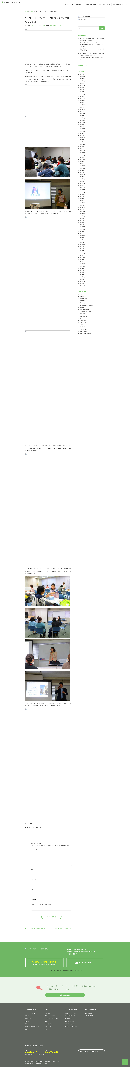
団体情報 (27, 1021)
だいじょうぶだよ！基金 (85, 311)
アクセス (32, 1061)
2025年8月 (82, 98)
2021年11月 (82, 196)
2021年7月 (82, 205)
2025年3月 (82, 109)
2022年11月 (82, 170)
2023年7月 (82, 153)
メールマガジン (83, 327)
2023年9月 (82, 148)
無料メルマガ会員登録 (70, 1024)
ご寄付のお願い (88, 1013)
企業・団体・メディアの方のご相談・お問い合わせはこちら (65, 971)
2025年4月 (82, 107)
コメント (34, 849)
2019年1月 (82, 270)
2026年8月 (82, 74)
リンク (57, 1061)
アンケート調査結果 (84, 309)
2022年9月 (82, 174)
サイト (32, 889)
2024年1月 (82, 139)
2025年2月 (82, 111)
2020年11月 (82, 222)
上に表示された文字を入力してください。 (41, 904)
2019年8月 (82, 255)
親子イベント (83, 296)
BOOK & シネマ (83, 329)
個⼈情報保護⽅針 (39, 1061)
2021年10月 (82, 198)
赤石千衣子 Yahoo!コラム (71, 1026)
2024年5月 (82, 131)
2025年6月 (82, 102)
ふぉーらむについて (68, 4)
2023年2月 (82, 163)
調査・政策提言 (83, 316)
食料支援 (82, 307)
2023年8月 (82, 150)
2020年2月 (82, 242)
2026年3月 (82, 85)
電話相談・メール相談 (70, 1021)
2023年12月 (82, 142)
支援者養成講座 (83, 298)
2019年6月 (82, 259)
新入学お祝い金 (83, 331)
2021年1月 (82, 218)
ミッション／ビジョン (30, 1013)
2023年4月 (82, 159)
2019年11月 (82, 248)
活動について (79, 4)
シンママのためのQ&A (104, 4)
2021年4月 (82, 211)
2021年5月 (82, 209)
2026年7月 (82, 76)
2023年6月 (82, 155)
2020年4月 (82, 237)
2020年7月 (82, 231)
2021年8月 (82, 203)
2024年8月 (82, 124)
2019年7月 (82, 257)
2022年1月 (82, 192)
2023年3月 (82, 161)
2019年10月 (82, 251)
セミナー (82, 294)
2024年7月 (82, 126)
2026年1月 (82, 87)
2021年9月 (82, 200)
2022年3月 (82, 187)
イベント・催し (49, 1026)
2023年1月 (82, 166)
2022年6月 (82, 181)
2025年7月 (82, 100)
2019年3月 (82, 266)
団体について (83, 322)
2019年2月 (82, 268)
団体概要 (27, 1016)
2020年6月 (82, 233)
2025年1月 (82, 113)
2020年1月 (82, 244)
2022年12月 (82, 168)
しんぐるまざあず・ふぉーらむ (55, 25)
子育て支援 (82, 300)
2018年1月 (82, 283)
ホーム (26, 11)
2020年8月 (82, 229)
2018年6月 (82, 281)
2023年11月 (82, 144)
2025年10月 (82, 94)
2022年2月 (82, 190)
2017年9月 (82, 285)
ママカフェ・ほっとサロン (40, 25)
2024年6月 (82, 129)
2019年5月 (82, 261)
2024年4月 (82, 133)
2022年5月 (82, 183)
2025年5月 (82, 105)
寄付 (81, 318)
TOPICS (30, 11)
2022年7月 (82, 179)
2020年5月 (82, 235)
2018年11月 (82, 275)
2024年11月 (82, 118)
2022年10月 (82, 172)
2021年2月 (82, 216)
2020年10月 (82, 224)
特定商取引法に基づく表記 (49, 1061)
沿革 (26, 1024)
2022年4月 (82, 185)
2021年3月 (82, 214)
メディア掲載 (83, 314)
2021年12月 (82, 194)
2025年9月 (82, 96)
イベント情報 (83, 320)
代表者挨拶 (28, 1018)
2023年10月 (82, 146)
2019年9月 (82, 253)
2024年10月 (82, 120)
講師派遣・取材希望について (32, 1026)
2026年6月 (82, 79)
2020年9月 (82, 227)
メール (33, 879)
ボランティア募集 (89, 1016)
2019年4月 (82, 264)
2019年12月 (82, 246)
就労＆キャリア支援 (84, 303)
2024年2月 (82, 137)
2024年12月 (82, 116)
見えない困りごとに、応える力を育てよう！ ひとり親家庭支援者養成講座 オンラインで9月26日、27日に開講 (92, 44)
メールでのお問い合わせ (91, 1051)
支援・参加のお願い (118, 4)
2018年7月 (82, 279)
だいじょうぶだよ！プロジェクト (88, 305)
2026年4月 (82, 83)
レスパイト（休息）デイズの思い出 (62, 928)
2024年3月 (82, 135)
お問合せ (27, 1029)
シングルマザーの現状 (91, 4)
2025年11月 (82, 92)
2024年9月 (82, 122)
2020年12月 (82, 220)
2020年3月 (82, 240)
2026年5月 (82, 81)
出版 (46, 1029)
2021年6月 (82, 207)
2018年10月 (82, 277)
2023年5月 (82, 157)
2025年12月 (82, 89)
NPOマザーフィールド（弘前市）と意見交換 (36, 928)
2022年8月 (82, 177)
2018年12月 (82, 272)
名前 (33, 869)
